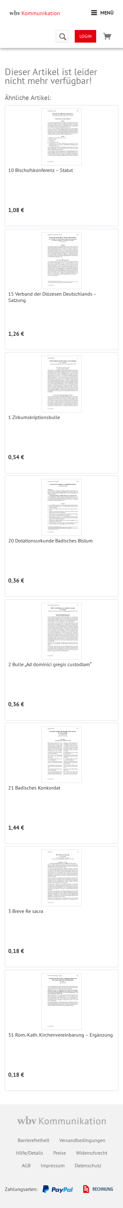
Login (85, 36)
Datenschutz (88, 1165)
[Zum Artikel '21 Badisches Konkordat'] (61, 754)
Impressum (53, 1165)
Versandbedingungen (82, 1140)
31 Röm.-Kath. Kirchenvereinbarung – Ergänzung (60, 1035)
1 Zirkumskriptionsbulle (34, 417)
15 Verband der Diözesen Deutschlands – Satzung (52, 297)
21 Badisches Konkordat (34, 788)
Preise (59, 1153)
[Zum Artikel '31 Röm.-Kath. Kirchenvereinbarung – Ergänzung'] (61, 1001)
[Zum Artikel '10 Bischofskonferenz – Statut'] (61, 137)
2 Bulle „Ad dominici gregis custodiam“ (49, 664)
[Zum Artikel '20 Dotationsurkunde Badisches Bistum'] (61, 507)
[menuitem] (102, 12)
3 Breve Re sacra (25, 911)
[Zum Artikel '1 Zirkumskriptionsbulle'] (61, 384)
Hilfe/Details (29, 1153)
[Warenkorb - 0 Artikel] (107, 36)
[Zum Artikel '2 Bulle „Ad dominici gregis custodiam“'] (61, 631)
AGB (26, 1165)
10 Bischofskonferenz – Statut (40, 170)
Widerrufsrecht (91, 1153)
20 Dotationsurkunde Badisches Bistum (50, 540)
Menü (107, 12)
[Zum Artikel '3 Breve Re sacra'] (61, 878)
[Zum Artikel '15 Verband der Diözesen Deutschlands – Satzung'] (61, 260)
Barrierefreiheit (33, 1140)
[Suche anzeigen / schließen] (62, 36)
